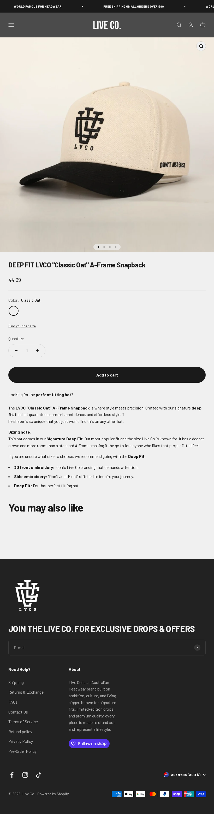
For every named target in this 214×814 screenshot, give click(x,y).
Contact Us (18, 711)
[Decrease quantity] (16, 350)
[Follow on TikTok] (38, 774)
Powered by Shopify (53, 793)
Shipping (16, 682)
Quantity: (16, 338)
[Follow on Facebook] (11, 774)
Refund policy (20, 731)
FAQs (12, 701)
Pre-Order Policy (22, 751)
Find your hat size (22, 326)
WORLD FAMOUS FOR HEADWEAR (28, 6)
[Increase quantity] (37, 350)
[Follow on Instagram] (25, 774)
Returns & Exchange (26, 691)
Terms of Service (23, 721)
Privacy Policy (20, 741)
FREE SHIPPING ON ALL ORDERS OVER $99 (124, 6)
